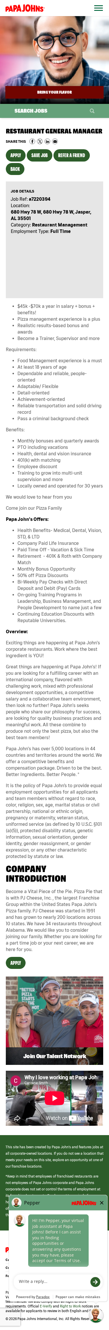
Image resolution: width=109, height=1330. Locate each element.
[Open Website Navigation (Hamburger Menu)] (97, 15)
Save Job (39, 155)
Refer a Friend (71, 155)
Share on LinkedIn (47, 141)
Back (15, 169)
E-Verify (46, 1306)
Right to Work (70, 1306)
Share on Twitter (40, 141)
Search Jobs (31, 111)
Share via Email (55, 141)
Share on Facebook (32, 141)
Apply (15, 155)
